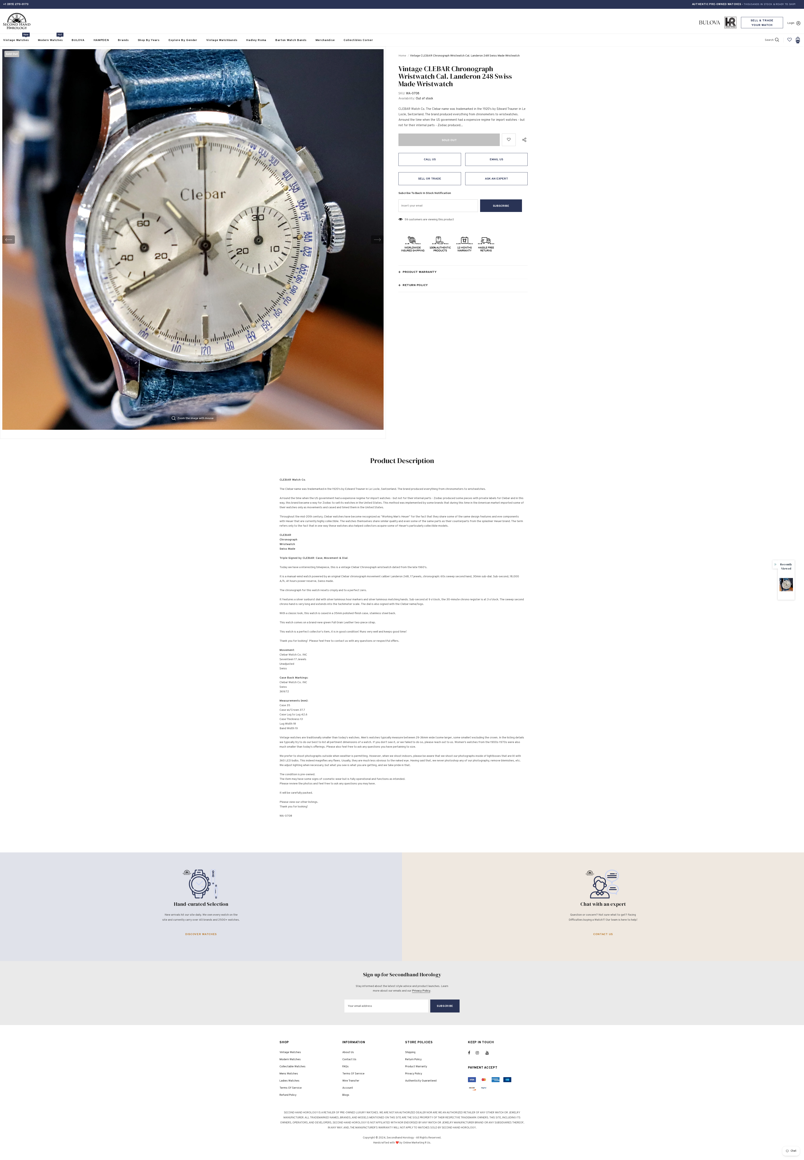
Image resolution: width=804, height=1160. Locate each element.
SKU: (401, 94)
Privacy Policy (421, 991)
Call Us (430, 159)
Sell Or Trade (429, 179)
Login (790, 23)
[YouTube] (489, 1053)
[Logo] (16, 21)
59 (406, 219)
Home (402, 56)
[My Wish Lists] (789, 41)
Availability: (406, 99)
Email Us (496, 159)
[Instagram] (479, 1053)
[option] (193, 239)
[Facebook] (471, 1053)
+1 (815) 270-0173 (15, 4)
